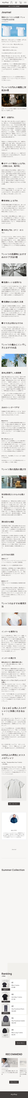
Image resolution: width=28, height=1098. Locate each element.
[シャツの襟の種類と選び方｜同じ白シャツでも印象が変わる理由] (10, 1062)
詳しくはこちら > (14, 803)
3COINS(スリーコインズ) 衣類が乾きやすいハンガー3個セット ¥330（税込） (14, 461)
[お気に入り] (16, 2)
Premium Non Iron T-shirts (14, 767)
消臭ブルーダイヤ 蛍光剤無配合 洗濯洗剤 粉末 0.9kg (14, 583)
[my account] (11, 2)
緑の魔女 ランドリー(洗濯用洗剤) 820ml (12, 565)
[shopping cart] (20, 2)
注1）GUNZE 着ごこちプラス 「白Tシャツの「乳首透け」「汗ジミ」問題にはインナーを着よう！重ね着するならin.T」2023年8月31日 (14, 746)
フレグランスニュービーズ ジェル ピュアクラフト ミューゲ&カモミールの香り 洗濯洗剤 (14, 561)
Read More (20, 1043)
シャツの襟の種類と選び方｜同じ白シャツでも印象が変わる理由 (10, 1072)
